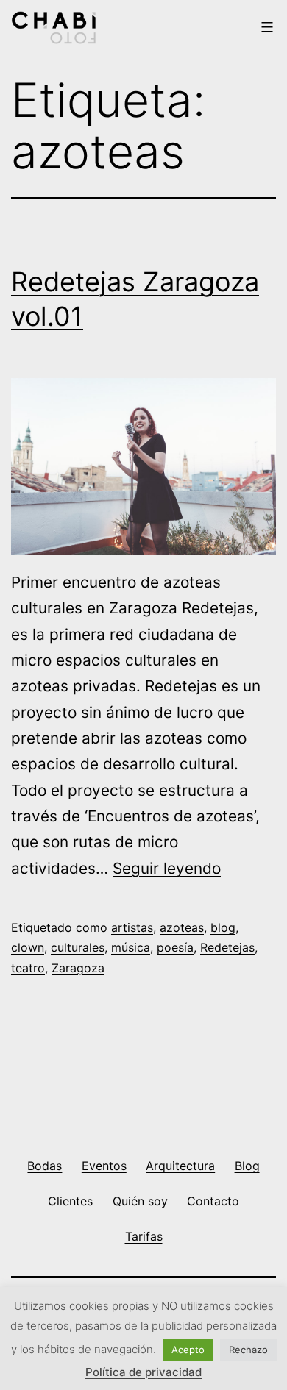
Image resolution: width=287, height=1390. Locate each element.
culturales (77, 947)
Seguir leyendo (167, 868)
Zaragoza (78, 967)
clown (27, 947)
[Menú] (265, 27)
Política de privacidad (143, 1372)
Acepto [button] (188, 1349)
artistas (132, 927)
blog (222, 927)
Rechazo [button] (248, 1349)
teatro (28, 967)
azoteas (182, 927)
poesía (175, 947)
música (130, 947)
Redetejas (227, 947)
